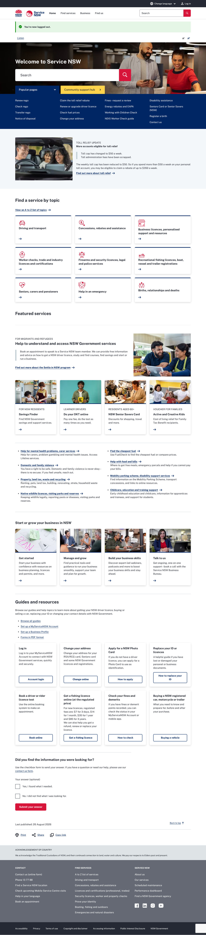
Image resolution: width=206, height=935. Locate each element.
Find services (68, 13)
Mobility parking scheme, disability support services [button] (140, 475)
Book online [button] (35, 737)
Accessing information (104, 928)
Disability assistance (161, 100)
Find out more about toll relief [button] (93, 173)
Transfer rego (22, 112)
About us (140, 874)
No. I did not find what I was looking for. (44, 796)
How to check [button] (125, 737)
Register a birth (158, 116)
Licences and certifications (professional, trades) (102, 890)
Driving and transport (87, 879)
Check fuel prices (70, 112)
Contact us (156, 122)
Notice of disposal (25, 118)
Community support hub (79, 89)
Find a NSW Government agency (153, 896)
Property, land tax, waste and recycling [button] (43, 479)
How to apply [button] (125, 679)
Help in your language (27, 896)
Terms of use (52, 928)
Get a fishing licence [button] (80, 737)
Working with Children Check (121, 112)
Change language (163, 3)
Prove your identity (85, 901)
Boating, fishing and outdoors (91, 907)
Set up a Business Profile (35, 631)
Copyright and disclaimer (75, 928)
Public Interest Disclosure (132, 928)
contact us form (24, 771)
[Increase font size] (189, 38)
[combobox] (161, 13)
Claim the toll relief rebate (75, 100)
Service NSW (142, 868)
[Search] (187, 13)
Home (52, 13)
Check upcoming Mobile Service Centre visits (40, 890)
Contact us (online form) (28, 874)
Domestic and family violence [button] (37, 465)
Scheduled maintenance (148, 885)
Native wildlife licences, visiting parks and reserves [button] (50, 493)
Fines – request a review (118, 100)
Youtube (161, 905)
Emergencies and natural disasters (94, 912)
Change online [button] (81, 679)
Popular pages (28, 89)
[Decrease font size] (183, 38)
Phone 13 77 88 (24, 879)
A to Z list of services (86, 874)
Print (23, 835)
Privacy (36, 928)
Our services (142, 879)
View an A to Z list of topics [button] (31, 210)
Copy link (60, 835)
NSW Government (159, 928)
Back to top (175, 823)
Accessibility (21, 928)
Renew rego (22, 100)
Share (40, 835)
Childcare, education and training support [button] (134, 490)
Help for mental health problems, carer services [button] (48, 451)
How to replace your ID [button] (170, 677)
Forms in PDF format (32, 637)
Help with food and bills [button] (123, 461)
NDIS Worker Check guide (119, 118)
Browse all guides (31, 621)
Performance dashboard (148, 890)
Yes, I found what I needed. (37, 786)
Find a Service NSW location (31, 885)
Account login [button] (36, 679)
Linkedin (145, 905)
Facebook (137, 905)
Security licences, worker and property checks (101, 896)
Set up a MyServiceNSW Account (39, 626)
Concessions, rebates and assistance (95, 885)
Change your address (72, 118)
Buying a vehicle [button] (170, 737)
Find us (99, 13)
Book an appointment (27, 901)
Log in (188, 3)
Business (85, 13)
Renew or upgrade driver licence (78, 106)
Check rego (21, 106)
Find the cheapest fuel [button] (123, 451)
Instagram (153, 905)
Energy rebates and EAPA (119, 106)
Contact (20, 868)
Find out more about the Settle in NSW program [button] (42, 367)
